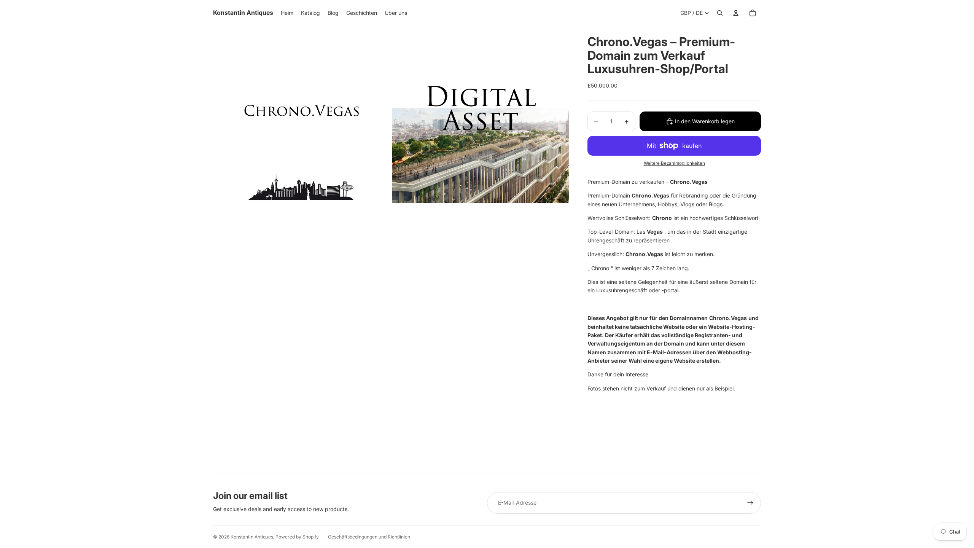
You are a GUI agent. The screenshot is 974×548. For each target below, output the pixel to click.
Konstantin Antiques (252, 537)
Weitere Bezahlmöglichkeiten (674, 163)
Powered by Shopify (297, 537)
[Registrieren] (750, 502)
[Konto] (735, 13)
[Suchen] (719, 13)
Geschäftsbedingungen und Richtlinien (369, 537)
